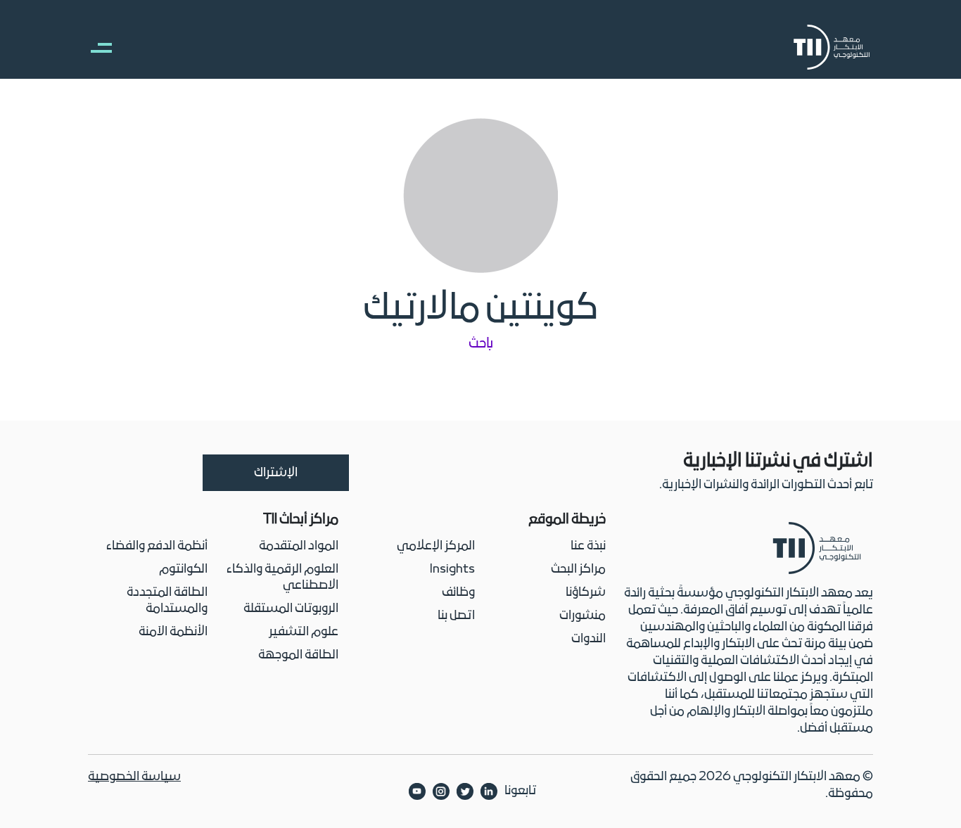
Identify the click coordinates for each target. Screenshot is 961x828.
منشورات (582, 616)
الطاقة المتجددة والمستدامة (167, 601)
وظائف (458, 593)
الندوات (588, 639)
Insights (452, 569)
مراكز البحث (578, 569)
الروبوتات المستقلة (290, 609)
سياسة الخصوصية (134, 777)
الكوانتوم (183, 569)
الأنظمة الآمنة (173, 632)
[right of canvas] (94, 47)
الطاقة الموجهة (298, 655)
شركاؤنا (586, 593)
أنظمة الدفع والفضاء (157, 546)
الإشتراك (276, 473)
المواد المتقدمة (298, 546)
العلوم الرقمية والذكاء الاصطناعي (282, 577)
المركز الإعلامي (436, 546)
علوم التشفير (303, 632)
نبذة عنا (588, 546)
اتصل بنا (456, 616)
